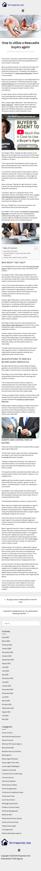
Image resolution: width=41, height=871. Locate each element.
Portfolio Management (10, 811)
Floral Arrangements (9, 788)
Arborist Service (7, 740)
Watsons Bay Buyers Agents (11, 833)
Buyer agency (7, 755)
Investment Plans (8, 796)
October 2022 (6, 704)
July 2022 (5, 715)
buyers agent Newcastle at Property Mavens (20, 196)
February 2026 (7, 645)
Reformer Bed (7, 814)
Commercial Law (8, 777)
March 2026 (6, 641)
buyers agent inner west (10, 762)
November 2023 (7, 693)
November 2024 (7, 678)
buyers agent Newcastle (24, 73)
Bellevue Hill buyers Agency (12, 744)
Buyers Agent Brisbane (10, 759)
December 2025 (7, 652)
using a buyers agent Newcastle (12, 325)
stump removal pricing (10, 822)
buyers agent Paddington (11, 766)
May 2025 (5, 674)
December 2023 (7, 689)
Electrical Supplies (9, 781)
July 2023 (5, 697)
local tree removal (8, 800)
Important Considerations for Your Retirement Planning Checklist (20, 612)
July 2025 (5, 667)
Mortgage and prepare (10, 803)
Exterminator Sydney (9, 785)
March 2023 (6, 700)
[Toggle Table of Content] (35, 248)
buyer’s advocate (7, 105)
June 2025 (5, 671)
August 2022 (6, 712)
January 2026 (6, 648)
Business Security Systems (11, 751)
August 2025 (6, 663)
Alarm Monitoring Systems (11, 736)
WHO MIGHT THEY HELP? (11, 251)
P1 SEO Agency (17, 859)
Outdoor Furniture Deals (10, 807)
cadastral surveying (9, 770)
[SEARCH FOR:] (20, 623)
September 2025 (8, 660)
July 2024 (5, 682)
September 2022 (8, 708)
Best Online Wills (8, 748)
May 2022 (5, 719)
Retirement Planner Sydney (12, 818)
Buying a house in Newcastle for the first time (22, 600)
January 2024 (6, 686)
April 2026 (5, 637)
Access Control (7, 733)
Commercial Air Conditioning (12, 774)
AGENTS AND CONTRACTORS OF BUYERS (15, 257)
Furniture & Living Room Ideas (12, 792)
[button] (23, 11)
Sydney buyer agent (9, 826)
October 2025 (6, 656)
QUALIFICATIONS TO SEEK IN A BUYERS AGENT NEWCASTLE (17, 254)
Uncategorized (7, 829)
